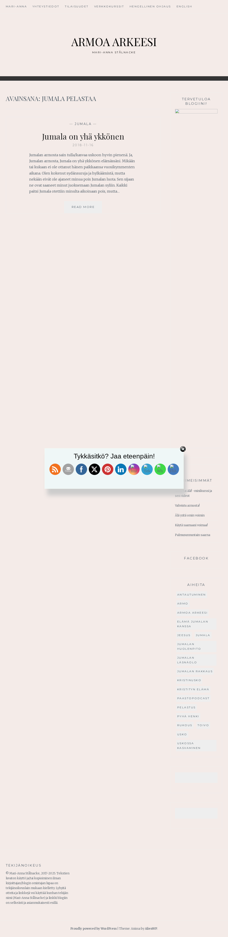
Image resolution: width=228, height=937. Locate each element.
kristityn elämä (193, 689)
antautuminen (191, 594)
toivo (203, 725)
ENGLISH (184, 6)
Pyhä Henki (188, 716)
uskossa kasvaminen (189, 745)
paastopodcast (193, 698)
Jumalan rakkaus (195, 671)
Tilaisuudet (77, 6)
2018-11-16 (83, 145)
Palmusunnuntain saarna (192, 535)
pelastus (186, 707)
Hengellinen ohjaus (150, 6)
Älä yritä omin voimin (190, 515)
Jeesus (184, 635)
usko (182, 734)
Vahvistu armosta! (187, 506)
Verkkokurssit (109, 6)
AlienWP (151, 929)
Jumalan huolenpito (189, 646)
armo (182, 603)
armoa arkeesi (192, 612)
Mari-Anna (16, 6)
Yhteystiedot (46, 6)
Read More (87, 209)
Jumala (83, 124)
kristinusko (189, 680)
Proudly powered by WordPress (93, 929)
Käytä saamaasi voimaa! (191, 525)
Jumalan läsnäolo (187, 660)
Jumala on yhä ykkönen (83, 136)
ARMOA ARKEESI (114, 41)
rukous (184, 725)
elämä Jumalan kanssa (192, 624)
